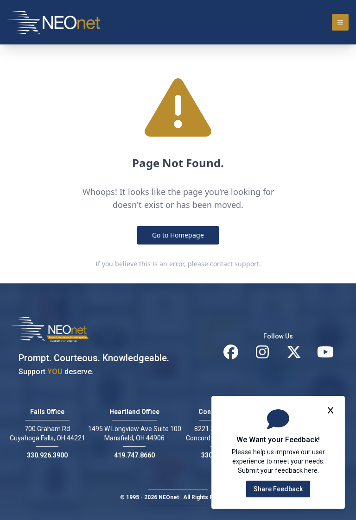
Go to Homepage (178, 235)
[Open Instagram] (262, 352)
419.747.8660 (134, 455)
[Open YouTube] (325, 352)
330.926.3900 (47, 455)
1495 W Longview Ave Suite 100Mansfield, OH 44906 (134, 433)
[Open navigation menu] (340, 22)
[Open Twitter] (293, 352)
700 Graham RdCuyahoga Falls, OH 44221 (47, 433)
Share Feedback (278, 489)
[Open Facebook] (230, 352)
